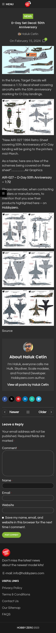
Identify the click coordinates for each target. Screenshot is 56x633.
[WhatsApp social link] (32, 399)
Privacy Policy (12, 588)
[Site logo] (28, 4)
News (28, 16)
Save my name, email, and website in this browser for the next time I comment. (27, 522)
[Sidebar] (3, 193)
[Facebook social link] (4, 399)
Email (7, 493)
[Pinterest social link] (18, 399)
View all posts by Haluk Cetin (28, 384)
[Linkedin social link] (25, 399)
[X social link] (11, 399)
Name (7, 480)
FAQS (6, 614)
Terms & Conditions (16, 594)
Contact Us (10, 601)
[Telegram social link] (38, 399)
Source (7, 330)
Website (8, 505)
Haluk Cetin (29, 34)
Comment (10, 448)
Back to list (28, 412)
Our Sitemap (11, 607)
